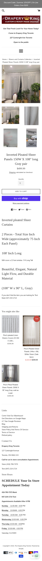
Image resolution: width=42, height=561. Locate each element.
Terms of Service (8, 432)
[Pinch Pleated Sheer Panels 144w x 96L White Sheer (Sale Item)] (31, 330)
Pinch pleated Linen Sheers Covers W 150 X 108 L (10, 338)
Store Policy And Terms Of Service (15, 430)
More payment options (21, 203)
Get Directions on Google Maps (14, 418)
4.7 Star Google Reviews (11, 421)
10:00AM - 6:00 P (12, 510)
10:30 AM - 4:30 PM (15, 528)
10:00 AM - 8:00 (12, 524)
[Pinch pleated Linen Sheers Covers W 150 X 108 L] (10, 324)
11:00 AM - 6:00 (12, 506)
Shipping (12, 172)
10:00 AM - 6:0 (11, 515)
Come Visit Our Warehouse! (12, 416)
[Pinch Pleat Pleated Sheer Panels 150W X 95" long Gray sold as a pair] (10, 373)
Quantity (21, 179)
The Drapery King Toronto (23, 546)
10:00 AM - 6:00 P (13, 519)
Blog (3, 424)
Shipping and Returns (10, 427)
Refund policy (7, 435)
